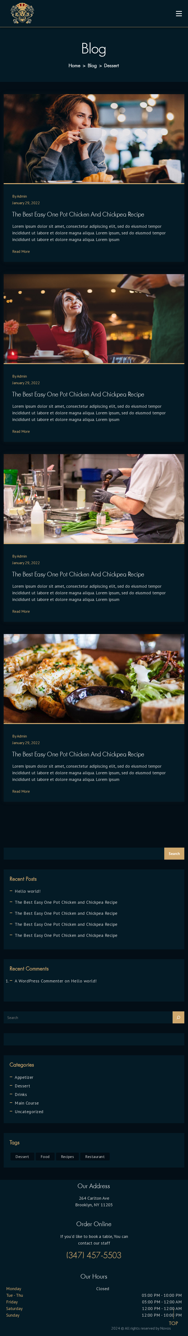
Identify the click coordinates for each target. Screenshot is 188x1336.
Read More (21, 251)
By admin (19, 196)
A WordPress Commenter (39, 981)
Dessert (22, 1086)
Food (45, 1156)
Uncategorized (29, 1111)
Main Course (27, 1103)
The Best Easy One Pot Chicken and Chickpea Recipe (78, 214)
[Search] (178, 1017)
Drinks (21, 1094)
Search (174, 853)
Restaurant (95, 1156)
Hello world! (27, 891)
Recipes (67, 1156)
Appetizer (24, 1077)
